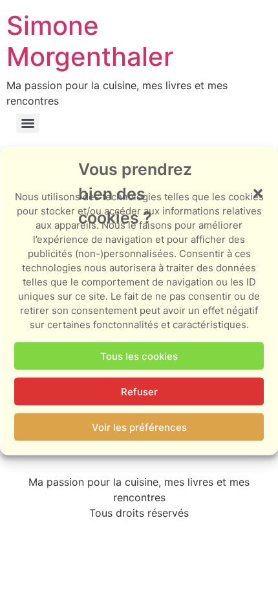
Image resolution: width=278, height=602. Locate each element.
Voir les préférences (139, 426)
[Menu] (27, 123)
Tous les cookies (139, 355)
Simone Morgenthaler (89, 41)
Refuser (139, 391)
